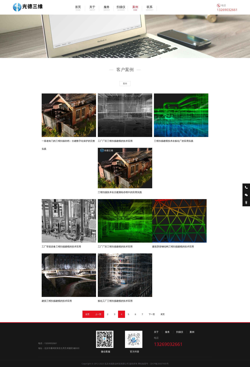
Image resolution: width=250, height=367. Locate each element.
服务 (107, 8)
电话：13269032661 (47, 343)
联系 (149, 8)
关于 (92, 8)
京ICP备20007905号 (159, 363)
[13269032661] (246, 187)
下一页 (152, 314)
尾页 (163, 314)
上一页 (98, 314)
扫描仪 (121, 8)
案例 (24, 7)
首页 (78, 8)
